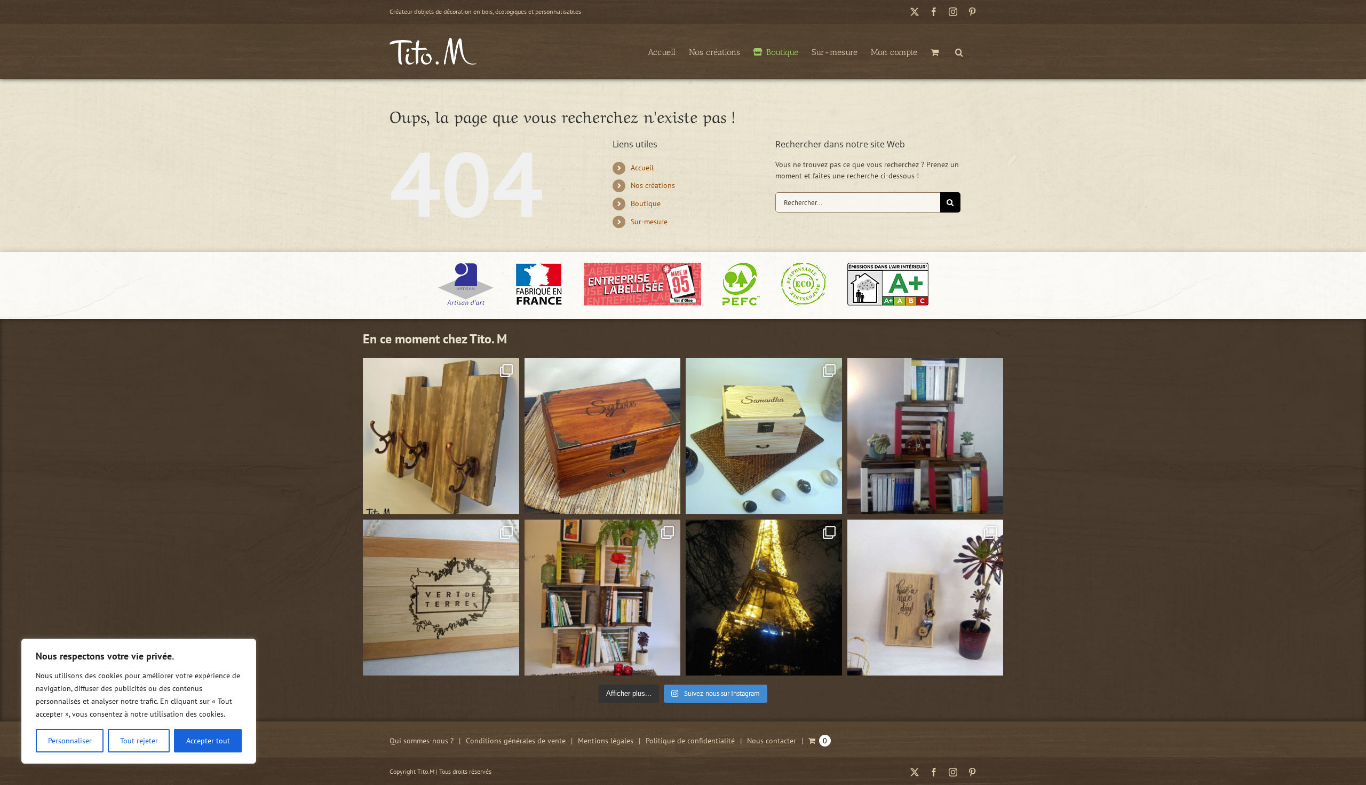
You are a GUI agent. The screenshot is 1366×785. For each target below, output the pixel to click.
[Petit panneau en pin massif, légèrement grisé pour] (925, 598)
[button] (959, 51)
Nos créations (653, 185)
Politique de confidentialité (690, 740)
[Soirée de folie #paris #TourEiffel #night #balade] (764, 598)
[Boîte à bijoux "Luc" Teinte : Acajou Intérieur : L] (603, 436)
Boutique (646, 203)
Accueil (642, 167)
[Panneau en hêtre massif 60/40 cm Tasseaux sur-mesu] (441, 598)
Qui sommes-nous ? (422, 740)
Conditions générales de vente (516, 740)
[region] (138, 701)
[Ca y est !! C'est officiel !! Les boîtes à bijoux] (764, 436)
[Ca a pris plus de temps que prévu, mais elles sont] (925, 436)
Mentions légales (605, 740)
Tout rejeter (139, 740)
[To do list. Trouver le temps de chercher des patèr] (441, 436)
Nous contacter (771, 740)
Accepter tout (208, 740)
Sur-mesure (649, 221)
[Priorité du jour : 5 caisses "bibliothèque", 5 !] (603, 598)
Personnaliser (70, 740)
